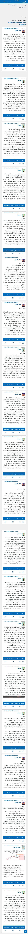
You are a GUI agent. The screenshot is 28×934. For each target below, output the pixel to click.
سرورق (22, 5)
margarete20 (17, 847)
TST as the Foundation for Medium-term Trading (11, 78)
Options (24, 7)
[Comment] (12, 68)
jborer (19, 80)
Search (19, 7)
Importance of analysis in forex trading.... (11, 28)
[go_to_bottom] (25, 931)
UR (4, 2)
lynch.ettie (18, 30)
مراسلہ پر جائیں (19, 65)
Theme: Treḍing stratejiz (19, 20)
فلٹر (22, 17)
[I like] (23, 69)
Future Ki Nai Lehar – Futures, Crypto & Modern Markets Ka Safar (11, 845)
